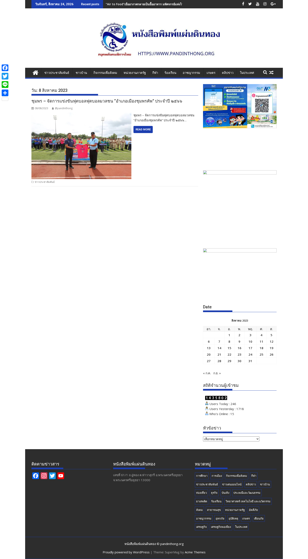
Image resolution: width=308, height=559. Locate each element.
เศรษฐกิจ (201, 527)
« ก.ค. (207, 373)
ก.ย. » (217, 373)
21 (219, 354)
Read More (143, 129)
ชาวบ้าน (81, 73)
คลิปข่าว (227, 73)
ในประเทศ (247, 73)
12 (271, 341)
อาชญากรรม (191, 73)
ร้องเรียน (170, 73)
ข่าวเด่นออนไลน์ (232, 484)
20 (209, 354)
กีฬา (155, 73)
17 (250, 348)
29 (229, 361)
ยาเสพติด (201, 501)
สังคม (199, 510)
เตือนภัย (259, 518)
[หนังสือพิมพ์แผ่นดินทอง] (35, 72)
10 (250, 341)
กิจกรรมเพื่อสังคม (105, 73)
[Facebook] (5, 68)
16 (239, 348)
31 (250, 361)
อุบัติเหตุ (233, 518)
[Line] (5, 84)
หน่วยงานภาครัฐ (135, 73)
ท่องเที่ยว (201, 493)
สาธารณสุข (214, 510)
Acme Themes (195, 552)
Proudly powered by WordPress (126, 552)
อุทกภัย (220, 518)
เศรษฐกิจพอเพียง (221, 527)
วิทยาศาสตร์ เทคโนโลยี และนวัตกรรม (248, 501)
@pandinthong (63, 108)
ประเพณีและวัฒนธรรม (246, 493)
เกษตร (211, 73)
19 (271, 348)
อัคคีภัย (253, 510)
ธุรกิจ (214, 493)
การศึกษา (201, 476)
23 (239, 354)
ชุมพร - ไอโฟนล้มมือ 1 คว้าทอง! (126, 4)
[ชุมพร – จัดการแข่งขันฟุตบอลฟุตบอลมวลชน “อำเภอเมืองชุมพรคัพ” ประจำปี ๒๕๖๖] (81, 115)
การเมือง (217, 476)
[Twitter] (5, 76)
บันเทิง (225, 493)
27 (209, 361)
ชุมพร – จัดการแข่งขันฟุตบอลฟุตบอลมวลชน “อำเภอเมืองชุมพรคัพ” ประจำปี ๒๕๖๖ (106, 101)
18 (261, 348)
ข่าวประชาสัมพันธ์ (56, 73)
